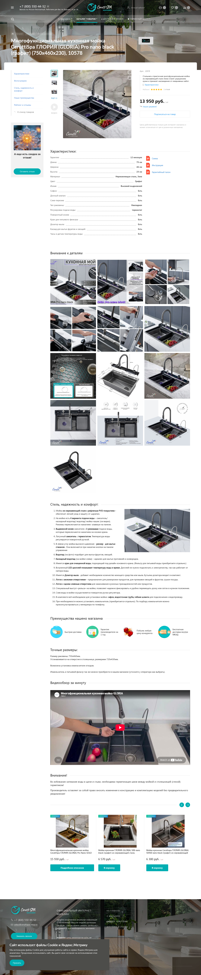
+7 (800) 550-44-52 (32, 6)
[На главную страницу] (99, 7)
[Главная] (12, 34)
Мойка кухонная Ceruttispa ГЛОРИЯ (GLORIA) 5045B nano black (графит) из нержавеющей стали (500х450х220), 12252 (167, 851)
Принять (17, 962)
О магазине (113, 916)
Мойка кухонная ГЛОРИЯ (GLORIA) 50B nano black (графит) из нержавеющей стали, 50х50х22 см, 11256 (119, 851)
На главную (113, 910)
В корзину (109, 867)
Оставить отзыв (27, 171)
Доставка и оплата (117, 926)
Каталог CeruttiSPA (117, 921)
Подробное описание (72, 867)
